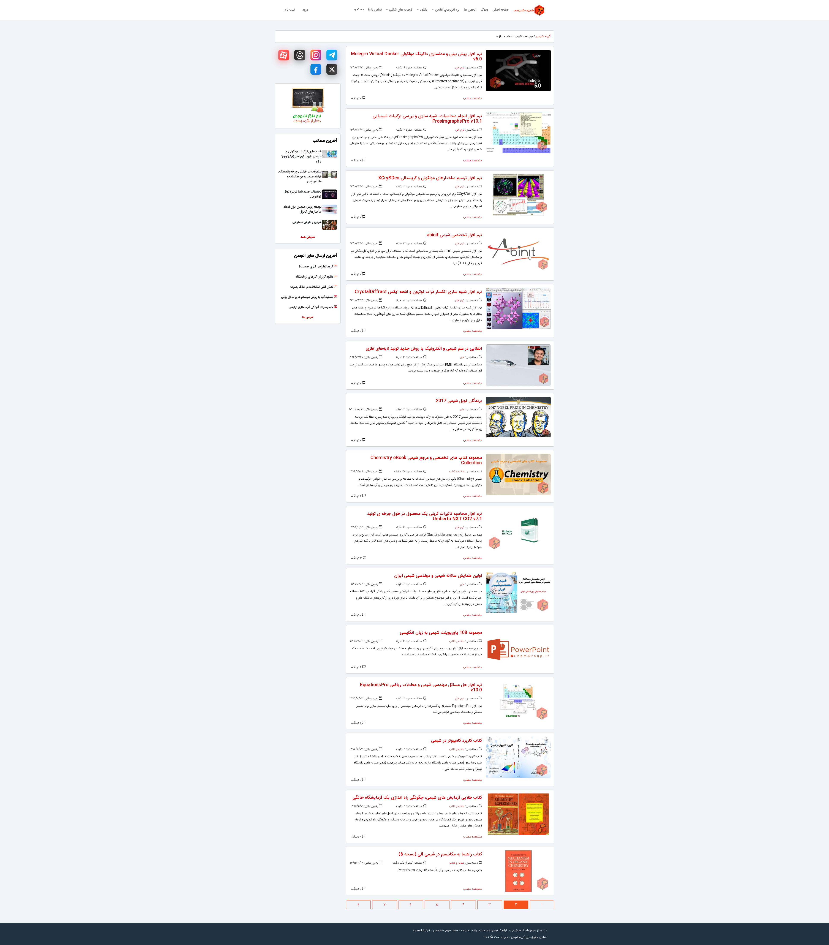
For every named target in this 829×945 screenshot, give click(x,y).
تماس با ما (375, 10)
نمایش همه (308, 237)
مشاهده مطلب (472, 98)
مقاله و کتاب (456, 471)
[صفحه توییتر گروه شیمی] (331, 69)
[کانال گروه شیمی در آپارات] (283, 55)
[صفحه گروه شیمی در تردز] (299, 55)
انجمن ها (470, 10)
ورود (305, 10)
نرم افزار (459, 67)
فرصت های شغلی (401, 10)
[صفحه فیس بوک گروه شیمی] (315, 69)
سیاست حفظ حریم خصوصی (451, 930)
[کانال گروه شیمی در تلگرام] (331, 55)
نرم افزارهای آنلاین (447, 10)
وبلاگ (484, 10)
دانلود (423, 10)
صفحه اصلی (500, 10)
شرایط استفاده (421, 930)
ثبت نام (290, 10)
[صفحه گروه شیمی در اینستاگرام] (315, 55)
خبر (462, 357)
